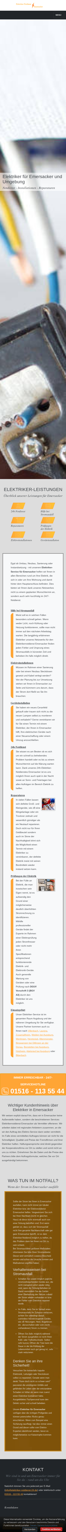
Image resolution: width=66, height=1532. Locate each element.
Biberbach (21, 1055)
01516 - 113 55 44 (13, 1494)
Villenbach (33, 1030)
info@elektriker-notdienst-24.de (21, 1490)
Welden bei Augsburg (42, 1035)
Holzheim (20, 1051)
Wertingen (21, 1039)
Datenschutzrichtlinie (47, 1525)
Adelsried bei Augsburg (38, 1051)
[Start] (33, 5)
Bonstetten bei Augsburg (36, 1047)
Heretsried (33, 1039)
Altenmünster (46, 1039)
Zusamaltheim (23, 1035)
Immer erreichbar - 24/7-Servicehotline (36, 1085)
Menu (58, 15)
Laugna (43, 1030)
